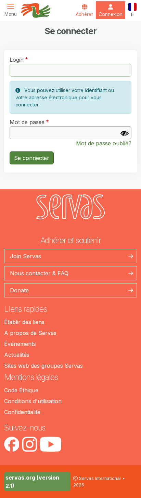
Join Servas (25, 256)
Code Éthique (21, 390)
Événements (20, 343)
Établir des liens (24, 322)
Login (17, 59)
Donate (19, 290)
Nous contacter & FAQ (39, 273)
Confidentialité (22, 412)
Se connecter (31, 158)
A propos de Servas (30, 332)
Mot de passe (27, 122)
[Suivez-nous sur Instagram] (29, 444)
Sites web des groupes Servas (43, 365)
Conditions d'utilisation (33, 401)
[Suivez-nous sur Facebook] (11, 444)
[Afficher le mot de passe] (124, 133)
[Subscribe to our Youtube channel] (50, 444)
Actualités (16, 354)
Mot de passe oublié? (103, 143)
